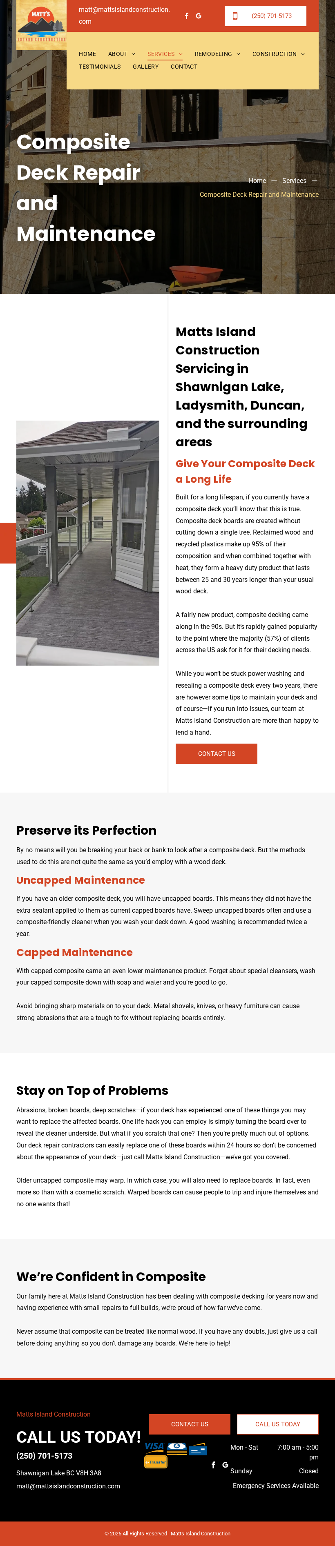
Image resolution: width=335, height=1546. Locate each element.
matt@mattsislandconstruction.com (68, 1486)
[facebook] (187, 17)
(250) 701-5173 (44, 1456)
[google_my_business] (199, 17)
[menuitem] (87, 54)
